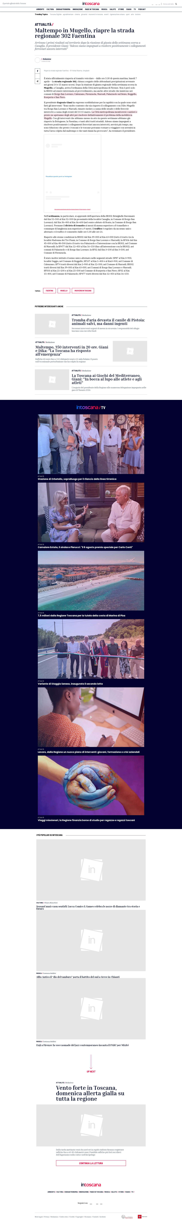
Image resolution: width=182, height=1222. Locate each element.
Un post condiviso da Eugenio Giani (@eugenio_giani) (72, 209)
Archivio (103, 1217)
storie (121, 9)
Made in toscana (92, 9)
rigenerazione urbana (117, 14)
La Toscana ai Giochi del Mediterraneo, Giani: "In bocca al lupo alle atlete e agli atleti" (107, 379)
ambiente (40, 9)
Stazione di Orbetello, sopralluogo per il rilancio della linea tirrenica (77, 479)
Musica (39, 973)
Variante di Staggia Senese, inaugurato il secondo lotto (70, 683)
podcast (142, 9)
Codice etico (64, 1217)
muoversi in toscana (96, 14)
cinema (77, 14)
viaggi (128, 9)
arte (132, 14)
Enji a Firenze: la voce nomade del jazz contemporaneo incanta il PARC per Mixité (82, 1045)
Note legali (39, 1217)
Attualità (43, 24)
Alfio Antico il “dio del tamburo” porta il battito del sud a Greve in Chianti (78, 976)
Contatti (95, 1217)
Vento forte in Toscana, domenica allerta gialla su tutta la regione (90, 1093)
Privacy (46, 1217)
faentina (49, 290)
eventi (106, 14)
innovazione (78, 9)
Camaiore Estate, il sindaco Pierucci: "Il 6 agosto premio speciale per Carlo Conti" (85, 547)
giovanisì (84, 14)
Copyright (79, 1217)
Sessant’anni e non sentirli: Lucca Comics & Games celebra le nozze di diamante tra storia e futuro (88, 907)
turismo (138, 14)
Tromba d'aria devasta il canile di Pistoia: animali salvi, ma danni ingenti (108, 322)
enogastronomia (63, 9)
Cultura (39, 903)
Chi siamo (87, 1217)
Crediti (72, 1217)
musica (104, 9)
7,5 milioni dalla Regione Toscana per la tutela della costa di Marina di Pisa (81, 615)
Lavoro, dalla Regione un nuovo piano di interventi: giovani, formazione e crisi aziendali (89, 752)
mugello (63, 290)
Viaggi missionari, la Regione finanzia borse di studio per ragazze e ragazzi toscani (86, 820)
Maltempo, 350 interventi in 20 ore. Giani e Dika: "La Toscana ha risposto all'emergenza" (71, 350)
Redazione (47, 59)
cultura (50, 9)
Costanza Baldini (49, 973)
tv (135, 9)
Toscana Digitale (56, 14)
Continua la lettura (91, 1163)
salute (113, 9)
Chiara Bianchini (51, 903)
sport (128, 14)
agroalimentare (68, 14)
